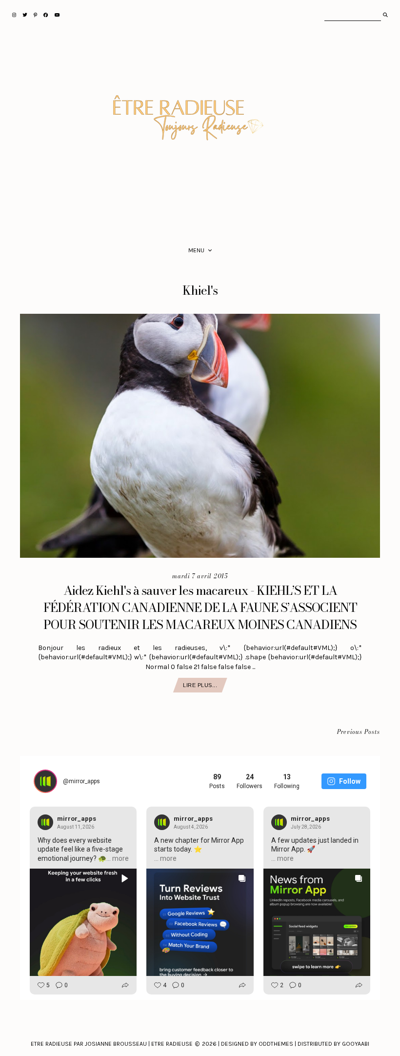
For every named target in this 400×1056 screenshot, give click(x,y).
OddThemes (276, 1043)
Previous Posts (358, 732)
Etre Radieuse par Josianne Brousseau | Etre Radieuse (112, 1043)
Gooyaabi (355, 1043)
